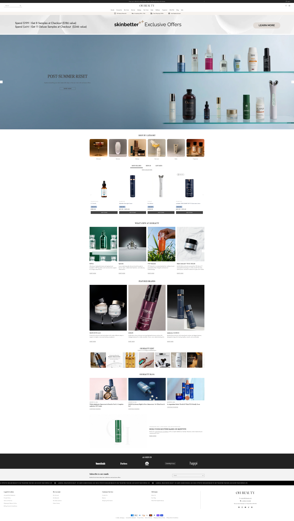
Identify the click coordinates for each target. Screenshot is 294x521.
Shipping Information (107, 500)
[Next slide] (292, 82)
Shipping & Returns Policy (10, 503)
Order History (56, 503)
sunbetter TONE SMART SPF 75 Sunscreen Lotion (188, 203)
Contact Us (104, 495)
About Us (153, 495)
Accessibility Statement (9, 495)
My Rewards (56, 498)
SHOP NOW (93, 273)
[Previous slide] (1, 82)
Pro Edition (150, 203)
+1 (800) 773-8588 (246, 501)
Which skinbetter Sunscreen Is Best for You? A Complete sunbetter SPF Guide (106, 405)
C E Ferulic (93, 203)
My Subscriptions (57, 500)
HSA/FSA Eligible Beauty (157, 500)
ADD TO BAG (132, 212)
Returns (104, 498)
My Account (56, 495)
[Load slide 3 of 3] (149, 128)
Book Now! (152, 436)
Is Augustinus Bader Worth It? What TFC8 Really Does (183, 404)
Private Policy (7, 498)
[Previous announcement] (89, 1)
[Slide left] (91, 195)
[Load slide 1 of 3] (145, 128)
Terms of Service (8, 500)
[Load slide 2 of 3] (147, 128)
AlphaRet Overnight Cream (125, 203)
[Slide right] (203, 195)
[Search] (20, 5)
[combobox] (13, 5)
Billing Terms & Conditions (10, 506)
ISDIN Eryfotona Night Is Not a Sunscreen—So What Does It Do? (146, 405)
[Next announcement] (204, 1)
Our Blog (153, 498)
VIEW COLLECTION (147, 170)
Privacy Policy (140, 517)
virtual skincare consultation (162, 431)
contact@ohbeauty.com (246, 498)
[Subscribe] (202, 475)
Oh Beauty (122, 518)
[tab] (136, 166)
